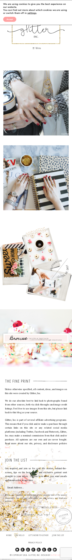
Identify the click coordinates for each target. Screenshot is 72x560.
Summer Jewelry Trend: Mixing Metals (36, 179)
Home (9, 535)
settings (31, 13)
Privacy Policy (35, 542)
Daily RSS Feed (25, 508)
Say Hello (20, 535)
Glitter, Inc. (36, 27)
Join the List (58, 535)
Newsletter (50, 508)
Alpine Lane (56, 555)
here (7, 447)
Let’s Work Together (38, 535)
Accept (10, 19)
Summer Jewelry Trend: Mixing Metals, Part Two (36, 104)
